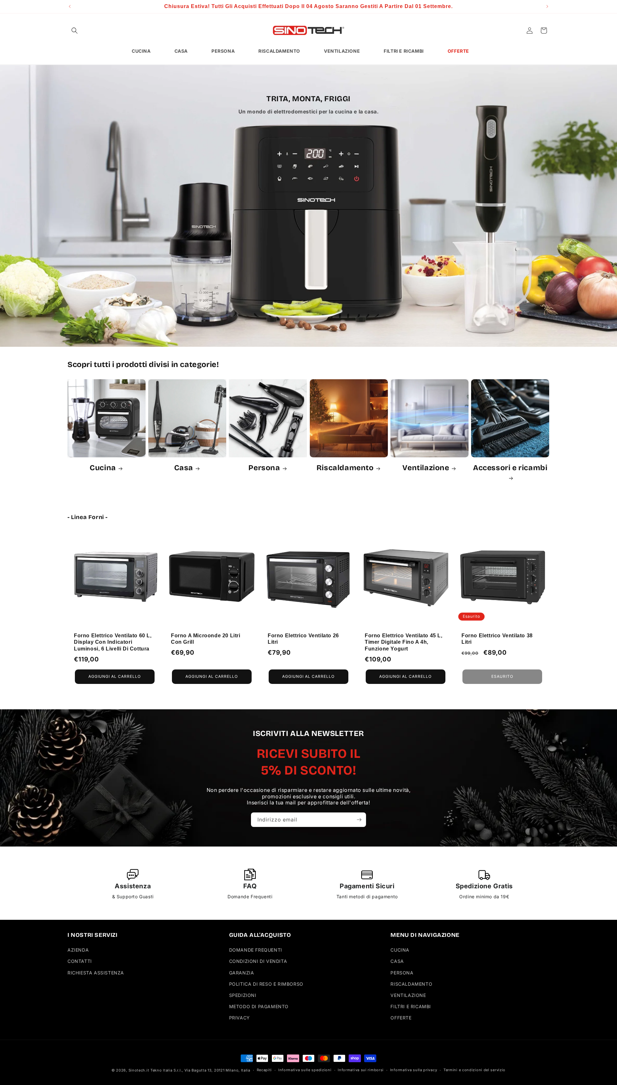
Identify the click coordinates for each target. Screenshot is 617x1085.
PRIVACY (239, 1017)
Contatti (79, 961)
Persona (264, 467)
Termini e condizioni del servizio (474, 1070)
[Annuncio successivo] (547, 6)
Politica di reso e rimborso (266, 984)
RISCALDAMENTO (411, 984)
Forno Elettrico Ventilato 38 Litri (497, 638)
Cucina (103, 467)
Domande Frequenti (255, 950)
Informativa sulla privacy (413, 1070)
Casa (183, 467)
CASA (397, 961)
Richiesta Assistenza (95, 972)
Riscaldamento (345, 467)
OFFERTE (400, 1017)
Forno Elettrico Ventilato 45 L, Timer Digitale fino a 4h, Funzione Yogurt (404, 641)
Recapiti (264, 1070)
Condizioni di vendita (258, 961)
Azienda (78, 950)
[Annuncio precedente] (70, 6)
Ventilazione (425, 467)
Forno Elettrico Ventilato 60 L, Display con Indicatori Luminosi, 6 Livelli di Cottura (113, 641)
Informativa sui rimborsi (361, 1070)
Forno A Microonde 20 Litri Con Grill (205, 638)
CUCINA (399, 950)
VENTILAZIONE (408, 995)
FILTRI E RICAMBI (410, 1006)
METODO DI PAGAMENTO (259, 1006)
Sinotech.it (139, 1070)
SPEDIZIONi (242, 995)
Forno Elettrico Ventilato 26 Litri (303, 638)
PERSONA (401, 972)
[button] (74, 30)
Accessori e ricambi (510, 467)
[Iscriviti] (359, 819)
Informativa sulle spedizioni (305, 1070)
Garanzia (241, 972)
